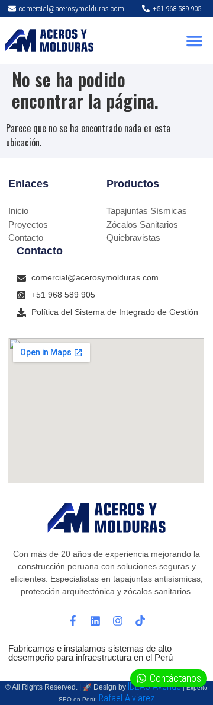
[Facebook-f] (72, 620)
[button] (195, 40)
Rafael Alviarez (126, 698)
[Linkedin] (95, 620)
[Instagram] (117, 620)
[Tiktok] (140, 620)
